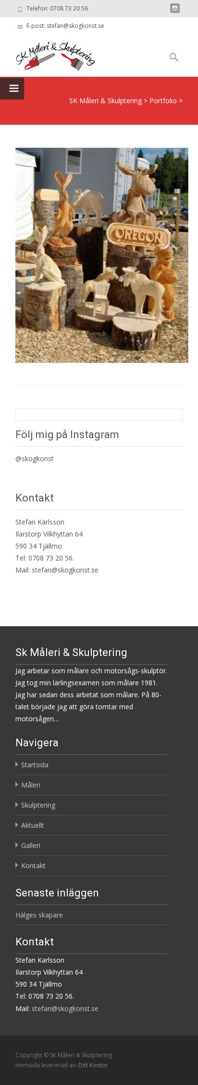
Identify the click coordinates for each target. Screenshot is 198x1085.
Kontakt (33, 865)
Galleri (30, 845)
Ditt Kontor (93, 1065)
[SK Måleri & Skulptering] (48, 54)
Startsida (35, 764)
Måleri (30, 784)
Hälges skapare (39, 914)
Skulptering (38, 805)
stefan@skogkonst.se (65, 569)
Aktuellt (32, 825)
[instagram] (175, 11)
